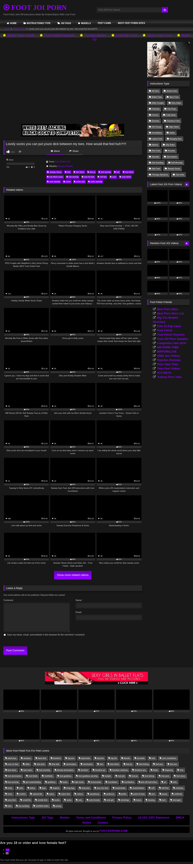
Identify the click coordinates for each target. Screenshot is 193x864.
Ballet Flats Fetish (21, 35)
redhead (178, 794)
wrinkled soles (42, 806)
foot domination (14, 776)
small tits (27, 800)
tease (138, 800)
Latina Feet (157, 139)
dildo (27, 764)
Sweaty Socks (19, 29)
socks (68, 182)
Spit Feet (156, 168)
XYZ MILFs (164, 372)
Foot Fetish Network (59, 35)
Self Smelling (157, 162)
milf (152, 788)
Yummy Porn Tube (169, 377)
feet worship (106, 172)
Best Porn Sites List (170, 313)
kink (175, 782)
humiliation (129, 782)
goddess (51, 782)
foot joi (135, 776)
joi (165, 782)
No (7, 853)
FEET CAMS (104, 23)
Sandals (155, 157)
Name (79, 600)
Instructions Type (23, 817)
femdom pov (140, 770)
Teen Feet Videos (168, 368)
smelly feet (42, 800)
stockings (125, 800)
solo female (94, 800)
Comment (8, 600)
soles (69, 800)
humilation (112, 782)
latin (21, 788)
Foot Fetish (164, 330)
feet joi (92, 172)
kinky (10, 788)
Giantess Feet (173, 121)
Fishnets (156, 109)
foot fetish (129, 172)
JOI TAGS (66, 23)
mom (10, 794)
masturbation (138, 788)
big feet (100, 758)
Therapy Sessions (160, 174)
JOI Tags (47, 817)
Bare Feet (174, 97)
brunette (141, 758)
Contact (102, 822)
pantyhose (94, 794)
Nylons (155, 145)
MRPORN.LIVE (167, 351)
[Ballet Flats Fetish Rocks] (96, 683)
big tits (114, 758)
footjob (108, 776)
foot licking (149, 776)
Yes (7, 850)
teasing (151, 800)
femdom (84, 770)
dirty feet (41, 764)
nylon (51, 794)
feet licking (144, 764)
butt (153, 758)
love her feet (89, 177)
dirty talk (55, 764)
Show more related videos (73, 574)
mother (22, 794)
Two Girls (180, 174)
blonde (127, 758)
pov (153, 794)
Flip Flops (171, 109)
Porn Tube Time (167, 364)
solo (80, 800)
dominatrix (88, 764)
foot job (121, 776)
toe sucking (24, 806)
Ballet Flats (157, 97)
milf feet (103, 177)
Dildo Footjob (158, 103)
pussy (164, 794)
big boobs (85, 758)
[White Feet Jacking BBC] (72, 136)
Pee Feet (156, 150)
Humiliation (157, 132)
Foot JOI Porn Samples (172, 338)
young (58, 806)
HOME (13, 23)
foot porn (165, 776)
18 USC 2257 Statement (153, 817)
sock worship (54, 182)
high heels (79, 782)
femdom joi (100, 770)
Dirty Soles (176, 103)
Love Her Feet (126, 35)
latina (32, 788)
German (155, 121)
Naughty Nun (176, 139)
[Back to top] (184, 855)
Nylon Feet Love (159, 35)
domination (71, 764)
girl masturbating (33, 782)
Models (65, 817)
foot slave (180, 776)
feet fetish (80, 172)
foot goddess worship (88, 776)
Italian (172, 132)
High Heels (174, 127)
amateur (27, 758)
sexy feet (12, 800)
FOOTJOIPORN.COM (113, 830)
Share (75, 151)
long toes (86, 788)
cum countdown (169, 758)
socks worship (96, 182)
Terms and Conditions (91, 817)
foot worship (74, 177)
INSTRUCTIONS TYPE (39, 23)
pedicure (110, 794)
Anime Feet (172, 91)
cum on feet (13, 764)
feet (68, 172)
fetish (155, 770)
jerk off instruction (149, 782)
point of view (139, 794)
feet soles (27, 770)
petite (123, 794)
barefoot (57, 758)
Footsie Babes (95, 35)
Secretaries (172, 157)
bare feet (42, 758)
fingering (169, 770)
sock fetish (126, 177)
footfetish (49, 776)
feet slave (12, 770)
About (56, 151)
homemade (96, 782)
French (155, 115)
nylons (80, 794)
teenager (177, 800)
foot (118, 172)
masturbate (120, 788)
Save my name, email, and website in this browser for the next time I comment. (46, 634)
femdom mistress (120, 770)
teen (164, 800)
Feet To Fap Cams (169, 326)
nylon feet (65, 794)
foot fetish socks (56, 177)
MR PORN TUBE (168, 347)
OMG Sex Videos (168, 355)
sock (114, 177)
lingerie (56, 788)
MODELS (86, 23)
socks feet (80, 182)
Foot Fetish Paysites (171, 334)
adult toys (12, 758)
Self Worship (177, 162)
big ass (71, 758)
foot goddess (65, 776)
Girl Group (156, 127)
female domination (65, 770)
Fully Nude (171, 115)
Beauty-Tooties (65, 166)
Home (7, 29)
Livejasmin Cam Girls (171, 343)
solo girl (110, 800)
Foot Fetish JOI (62, 161)
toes (9, 806)
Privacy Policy (122, 817)
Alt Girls (155, 91)
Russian (171, 150)
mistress (179, 788)
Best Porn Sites (167, 309)
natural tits (37, 794)
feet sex (173, 764)
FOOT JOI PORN (38, 7)
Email (79, 612)
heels (64, 782)
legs (44, 788)
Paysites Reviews (169, 360)
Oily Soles (170, 145)
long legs (70, 788)
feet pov (159, 764)
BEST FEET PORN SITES (131, 23)
